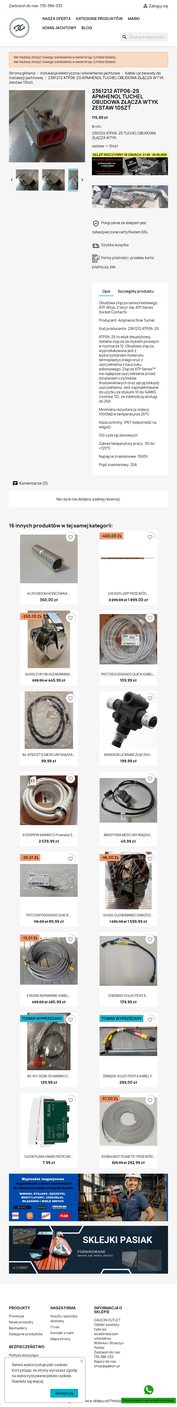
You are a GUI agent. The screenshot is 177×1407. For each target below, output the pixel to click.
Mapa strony (60, 1339)
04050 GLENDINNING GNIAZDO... (128, 915)
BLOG (87, 27)
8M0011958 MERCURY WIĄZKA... (128, 835)
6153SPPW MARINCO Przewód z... (49, 835)
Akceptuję (64, 1393)
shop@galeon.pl (107, 1366)
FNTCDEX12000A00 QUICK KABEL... (128, 674)
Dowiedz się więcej (27, 1381)
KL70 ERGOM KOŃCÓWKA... (48, 593)
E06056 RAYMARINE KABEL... (49, 995)
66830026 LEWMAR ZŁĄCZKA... (128, 754)
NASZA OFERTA (56, 18)
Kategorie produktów (99, 18)
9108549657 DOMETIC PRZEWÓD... (128, 1156)
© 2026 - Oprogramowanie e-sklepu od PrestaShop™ (88, 1400)
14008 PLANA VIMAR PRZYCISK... (49, 1156)
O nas (54, 1327)
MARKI (134, 18)
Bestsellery (18, 1328)
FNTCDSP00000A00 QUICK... (48, 915)
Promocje (16, 1316)
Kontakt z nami (62, 1333)
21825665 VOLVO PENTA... (128, 995)
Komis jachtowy (59, 27)
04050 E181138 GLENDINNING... (49, 674)
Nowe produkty (21, 1322)
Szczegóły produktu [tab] (136, 291)
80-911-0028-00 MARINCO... (48, 1076)
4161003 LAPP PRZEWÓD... (128, 593)
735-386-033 (51, 5)
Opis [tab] (106, 291)
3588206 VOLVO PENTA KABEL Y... (128, 1076)
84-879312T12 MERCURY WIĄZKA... (48, 754)
